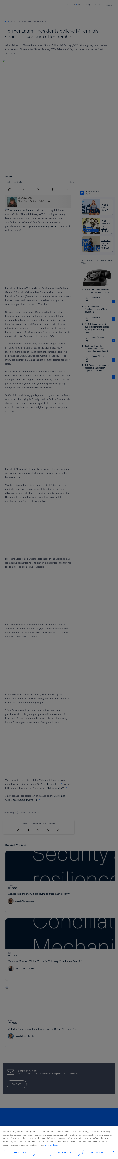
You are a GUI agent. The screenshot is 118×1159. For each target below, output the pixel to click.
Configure (19, 1152)
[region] (59, 1142)
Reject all (98, 1152)
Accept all (64, 1152)
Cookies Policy (52, 1145)
